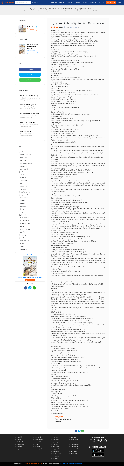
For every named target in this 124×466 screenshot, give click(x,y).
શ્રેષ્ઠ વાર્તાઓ (38, 437)
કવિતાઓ (22, 175)
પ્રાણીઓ (22, 238)
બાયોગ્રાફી (23, 206)
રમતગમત (23, 235)
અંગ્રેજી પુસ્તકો (56, 437)
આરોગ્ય (22, 203)
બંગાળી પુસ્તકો (56, 451)
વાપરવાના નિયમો (21, 444)
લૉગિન (119, 2)
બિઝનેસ (22, 232)
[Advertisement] (30, 304)
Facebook (30, 69)
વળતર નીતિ (19, 446)
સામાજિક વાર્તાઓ (25, 192)
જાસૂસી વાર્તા (23, 189)
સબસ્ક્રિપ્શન (93, 2)
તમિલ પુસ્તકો (56, 446)
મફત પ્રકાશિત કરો (111, 2)
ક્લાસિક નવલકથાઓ (26, 163)
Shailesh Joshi (31, 27)
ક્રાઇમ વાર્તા (23, 249)
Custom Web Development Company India (71, 463)
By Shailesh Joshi (31, 50)
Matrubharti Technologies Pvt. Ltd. (33, 463)
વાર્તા (21, 152)
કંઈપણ (22, 246)
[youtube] (101, 440)
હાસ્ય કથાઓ (24, 169)
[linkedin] (105, 440)
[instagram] (94, 440)
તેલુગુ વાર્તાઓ (74, 453)
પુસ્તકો (61, 2)
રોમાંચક (22, 226)
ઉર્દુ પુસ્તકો (55, 458)
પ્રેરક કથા (23, 160)
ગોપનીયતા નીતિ (20, 442)
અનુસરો (32, 29)
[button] (29, 2)
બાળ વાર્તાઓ (23, 166)
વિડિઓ (69, 2)
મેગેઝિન (22, 172)
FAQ (18, 449)
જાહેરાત (85, 2)
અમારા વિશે (54, 2)
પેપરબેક (77, 2)
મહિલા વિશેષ (23, 180)
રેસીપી (22, 209)
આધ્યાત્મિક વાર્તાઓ (25, 155)
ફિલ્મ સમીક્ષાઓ (24, 218)
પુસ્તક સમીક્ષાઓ (25, 223)
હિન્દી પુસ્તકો (56, 439)
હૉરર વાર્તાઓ (23, 215)
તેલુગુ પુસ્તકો (56, 449)
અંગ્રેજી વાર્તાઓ (75, 444)
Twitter (31, 74)
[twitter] (98, 440)
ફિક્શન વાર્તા (23, 157)
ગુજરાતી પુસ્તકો (56, 442)
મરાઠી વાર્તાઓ (74, 442)
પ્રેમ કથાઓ (23, 186)
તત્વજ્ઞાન (22, 200)
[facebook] (91, 440)
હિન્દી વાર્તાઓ (74, 437)
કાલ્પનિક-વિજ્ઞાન (25, 229)
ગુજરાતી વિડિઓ (38, 442)
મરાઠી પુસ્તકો (56, 444)
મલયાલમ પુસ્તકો (57, 453)
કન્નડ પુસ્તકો (56, 456)
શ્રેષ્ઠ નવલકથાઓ (39, 439)
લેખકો (36, 444)
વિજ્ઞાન (22, 243)
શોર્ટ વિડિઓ (37, 446)
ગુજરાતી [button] (34, 2)
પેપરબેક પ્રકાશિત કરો (40, 449)
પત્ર (21, 212)
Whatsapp (30, 80)
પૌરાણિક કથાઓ (24, 221)
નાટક (21, 183)
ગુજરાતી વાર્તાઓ (74, 439)
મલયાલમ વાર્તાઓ (75, 449)
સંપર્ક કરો (102, 2)
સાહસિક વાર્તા (24, 195)
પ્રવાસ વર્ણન (23, 178)
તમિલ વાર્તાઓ (74, 451)
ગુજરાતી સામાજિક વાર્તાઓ (33, 53)
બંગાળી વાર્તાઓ (74, 446)
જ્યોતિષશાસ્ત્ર (24, 241)
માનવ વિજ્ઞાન (24, 198)
